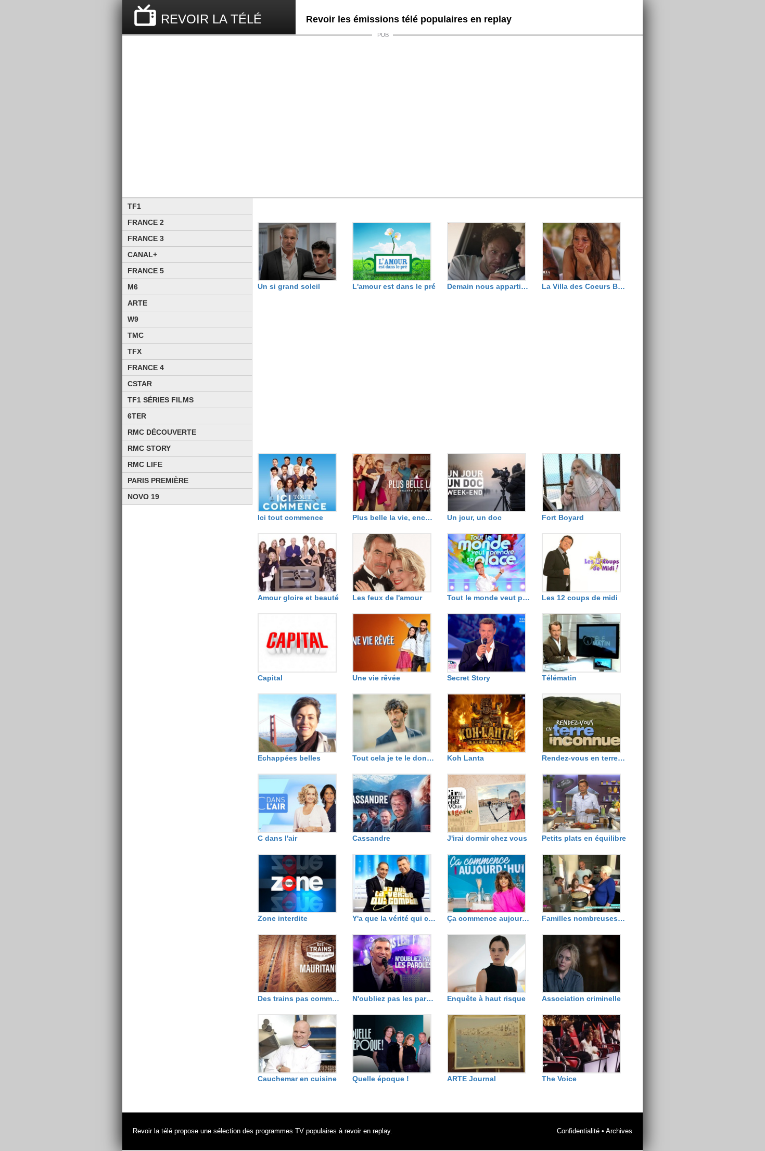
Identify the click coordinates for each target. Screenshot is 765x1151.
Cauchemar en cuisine (297, 1078)
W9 (133, 319)
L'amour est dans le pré (394, 286)
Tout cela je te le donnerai (394, 758)
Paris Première (158, 480)
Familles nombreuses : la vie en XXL (584, 918)
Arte (137, 303)
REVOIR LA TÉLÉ (211, 19)
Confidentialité (578, 1131)
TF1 (134, 206)
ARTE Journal (471, 1078)
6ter (137, 416)
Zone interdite (283, 918)
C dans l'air (277, 838)
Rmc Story (149, 448)
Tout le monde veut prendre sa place (489, 597)
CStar (140, 384)
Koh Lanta (465, 758)
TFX (135, 351)
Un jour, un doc (474, 517)
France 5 (146, 271)
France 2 (146, 222)
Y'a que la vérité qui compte (394, 918)
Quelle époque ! (380, 1078)
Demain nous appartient (489, 286)
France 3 (146, 238)
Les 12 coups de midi (580, 597)
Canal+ (142, 254)
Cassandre (371, 838)
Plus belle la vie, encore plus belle (394, 517)
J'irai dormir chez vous (487, 838)
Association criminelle (581, 998)
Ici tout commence (290, 517)
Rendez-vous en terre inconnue (584, 758)
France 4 (146, 367)
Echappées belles (289, 758)
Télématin (559, 678)
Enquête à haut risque (486, 998)
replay (381, 1131)
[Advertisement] (382, 116)
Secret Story (468, 678)
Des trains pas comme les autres (300, 998)
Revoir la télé (152, 1131)
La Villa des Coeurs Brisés (584, 286)
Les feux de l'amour (387, 597)
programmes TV (280, 1131)
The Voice (559, 1078)
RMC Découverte (162, 432)
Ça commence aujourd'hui (489, 918)
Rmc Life (145, 464)
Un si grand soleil (289, 286)
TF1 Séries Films (161, 400)
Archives (619, 1131)
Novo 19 (143, 496)
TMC (136, 335)
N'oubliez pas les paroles (394, 998)
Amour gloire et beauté (298, 597)
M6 (133, 287)
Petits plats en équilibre (584, 838)
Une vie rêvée (376, 678)
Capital (270, 678)
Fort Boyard (563, 517)
